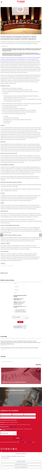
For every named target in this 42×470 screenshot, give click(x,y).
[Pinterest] (5, 266)
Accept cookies (21, 461)
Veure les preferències (21, 467)
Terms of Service (21, 327)
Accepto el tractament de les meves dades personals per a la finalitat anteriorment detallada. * (17, 429)
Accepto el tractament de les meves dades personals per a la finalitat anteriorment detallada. (20, 310)
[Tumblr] (8, 266)
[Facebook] (1, 266)
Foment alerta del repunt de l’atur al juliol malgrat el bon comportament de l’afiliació (19, 347)
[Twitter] (3, 266)
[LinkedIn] (10, 266)
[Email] (12, 266)
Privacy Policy (21, 442)
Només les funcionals (21, 464)
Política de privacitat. (13, 426)
